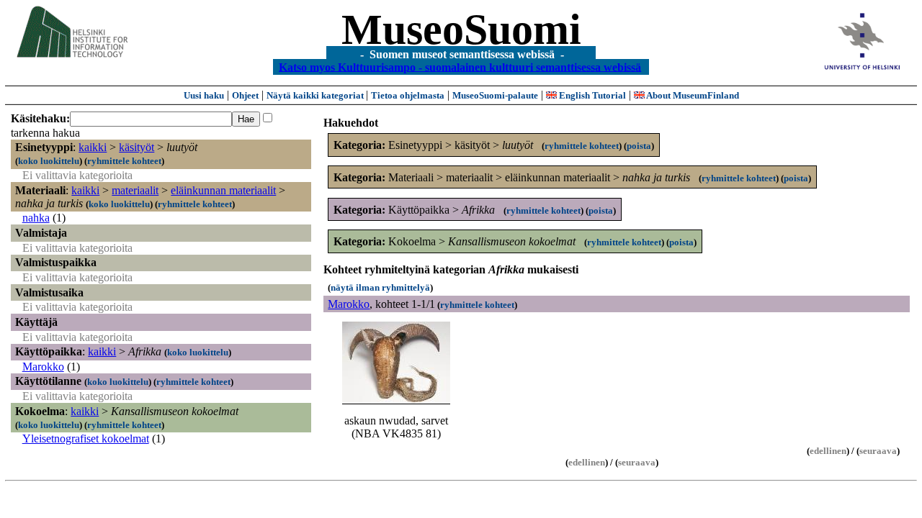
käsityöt (136, 147)
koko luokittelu (48, 160)
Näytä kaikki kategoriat (316, 95)
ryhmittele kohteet (124, 160)
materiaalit (135, 190)
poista (639, 145)
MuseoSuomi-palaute (495, 95)
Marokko (43, 366)
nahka (36, 218)
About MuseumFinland (692, 95)
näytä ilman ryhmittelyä (380, 287)
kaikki (93, 147)
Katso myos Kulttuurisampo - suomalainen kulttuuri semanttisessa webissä (460, 66)
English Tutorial (591, 95)
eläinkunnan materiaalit (223, 190)
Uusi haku (204, 95)
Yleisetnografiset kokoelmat (85, 438)
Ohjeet (245, 95)
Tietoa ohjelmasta (407, 95)
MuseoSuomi (461, 29)
